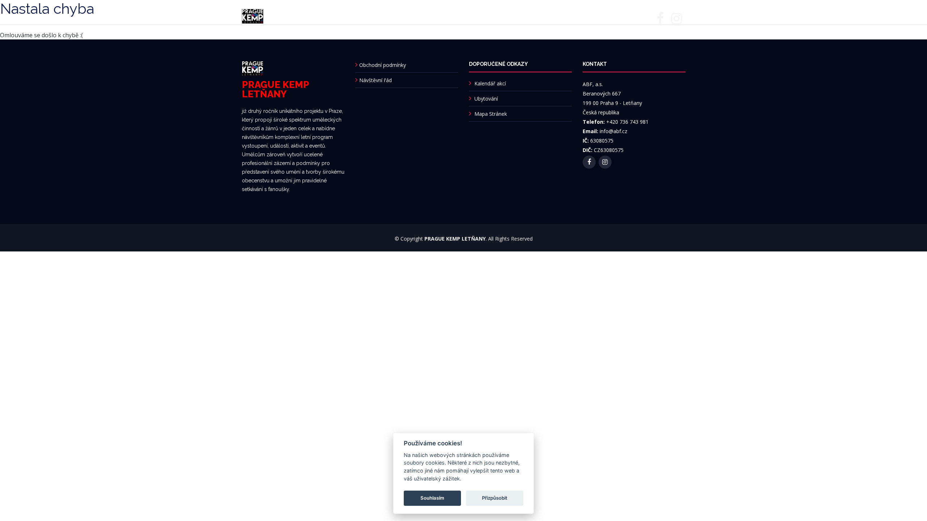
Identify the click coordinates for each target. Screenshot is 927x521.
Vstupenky (477, 15)
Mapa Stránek (490, 113)
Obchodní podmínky (382, 65)
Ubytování (410, 15)
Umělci (305, 15)
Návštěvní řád (375, 80)
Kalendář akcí (490, 83)
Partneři (515, 15)
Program (278, 15)
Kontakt (580, 15)
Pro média (443, 15)
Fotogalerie (547, 15)
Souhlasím (432, 498)
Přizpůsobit (494, 498)
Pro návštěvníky (371, 15)
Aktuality (332, 15)
